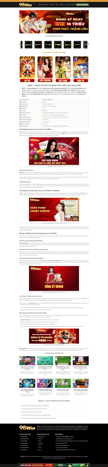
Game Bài (62, 4)
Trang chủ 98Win (23, 243)
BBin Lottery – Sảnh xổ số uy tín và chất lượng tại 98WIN (81, 390)
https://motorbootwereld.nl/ (66, 438)
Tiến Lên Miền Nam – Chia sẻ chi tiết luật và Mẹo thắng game (63, 368)
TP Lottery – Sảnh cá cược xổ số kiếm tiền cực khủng (63, 390)
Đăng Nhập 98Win (25, 438)
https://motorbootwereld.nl (54, 260)
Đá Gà (66, 4)
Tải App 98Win (24, 441)
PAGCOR (82, 193)
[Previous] (22, 21)
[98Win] (25, 4)
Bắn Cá (73, 4)
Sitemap (66, 447)
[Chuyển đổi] (20, 405)
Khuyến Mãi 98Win (25, 447)
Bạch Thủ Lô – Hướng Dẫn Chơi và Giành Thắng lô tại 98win (27, 391)
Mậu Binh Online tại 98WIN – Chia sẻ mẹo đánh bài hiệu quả (81, 368)
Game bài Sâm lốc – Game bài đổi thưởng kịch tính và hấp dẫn (45, 368)
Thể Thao (52, 4)
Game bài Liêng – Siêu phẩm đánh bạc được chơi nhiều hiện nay (27, 368)
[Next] (86, 21)
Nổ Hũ (70, 4)
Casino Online (45, 4)
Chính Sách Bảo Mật (60, 449)
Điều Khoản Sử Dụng (70, 449)
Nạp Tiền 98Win (24, 443)
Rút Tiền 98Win (24, 445)
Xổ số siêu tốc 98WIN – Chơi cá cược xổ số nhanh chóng (45, 390)
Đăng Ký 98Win (24, 436)
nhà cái (39, 184)
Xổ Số (57, 4)
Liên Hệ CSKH (24, 449)
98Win (40, 4)
